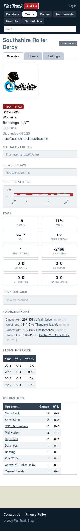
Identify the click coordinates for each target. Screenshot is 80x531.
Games (45, 14)
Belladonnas (46, 330)
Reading (10, 452)
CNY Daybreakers (16, 426)
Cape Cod (11, 439)
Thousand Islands (46, 324)
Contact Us (12, 514)
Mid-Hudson (45, 319)
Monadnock (12, 413)
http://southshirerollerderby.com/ (25, 138)
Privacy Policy (36, 514)
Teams (29, 14)
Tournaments (65, 14)
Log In (72, 6)
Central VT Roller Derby (54, 335)
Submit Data (33, 21)
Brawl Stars (12, 419)
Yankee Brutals (14, 471)
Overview (13, 56)
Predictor (12, 21)
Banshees (11, 445)
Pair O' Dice (12, 458)
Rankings (12, 14)
